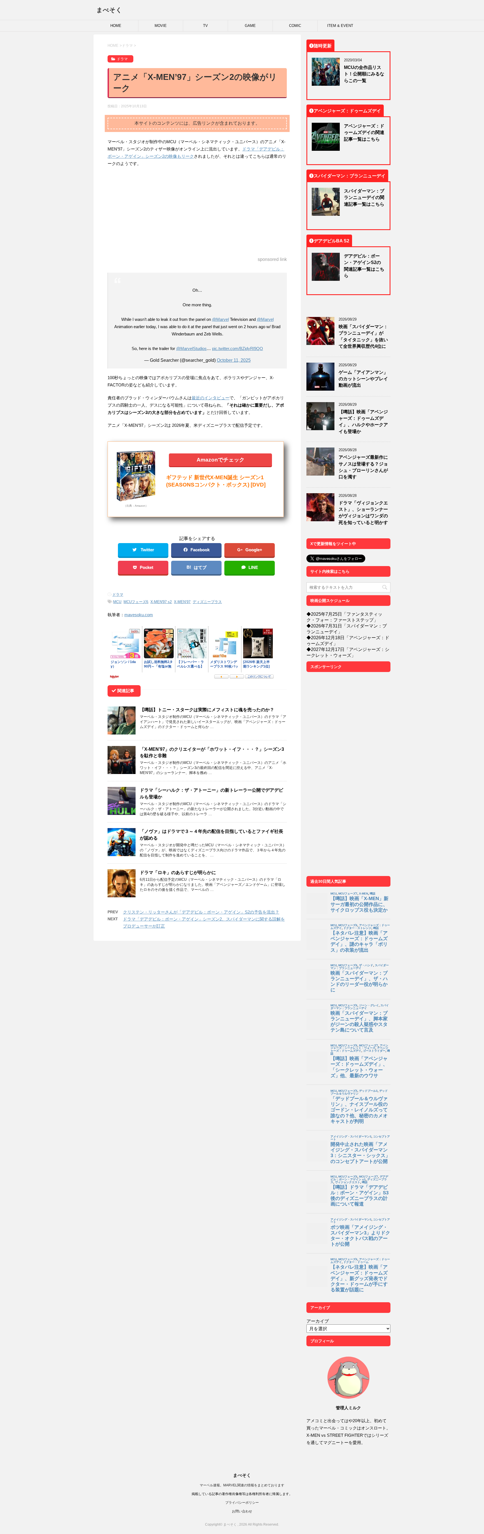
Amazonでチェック (221, 459)
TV (205, 25)
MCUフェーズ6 (136, 602)
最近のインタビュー (210, 398)
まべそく (109, 10)
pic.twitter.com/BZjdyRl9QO (237, 348)
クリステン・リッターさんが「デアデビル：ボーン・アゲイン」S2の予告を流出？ (201, 912)
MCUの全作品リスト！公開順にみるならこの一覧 (364, 74)
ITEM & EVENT (340, 25)
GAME (250, 25)
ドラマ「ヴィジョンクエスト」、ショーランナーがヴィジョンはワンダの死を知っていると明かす (363, 512)
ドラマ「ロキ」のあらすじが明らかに (178, 872)
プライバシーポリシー (242, 1502)
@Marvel (220, 319)
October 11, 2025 (234, 360)
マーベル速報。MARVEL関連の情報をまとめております (242, 1485)
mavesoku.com (138, 615)
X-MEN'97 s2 (161, 602)
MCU (117, 602)
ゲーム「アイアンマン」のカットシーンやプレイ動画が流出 (363, 379)
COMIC (295, 25)
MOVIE (161, 25)
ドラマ (117, 594)
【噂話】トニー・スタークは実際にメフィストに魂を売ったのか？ (207, 709)
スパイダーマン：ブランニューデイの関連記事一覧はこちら (364, 197)
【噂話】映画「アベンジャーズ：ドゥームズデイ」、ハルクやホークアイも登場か (363, 421)
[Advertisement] (197, 212)
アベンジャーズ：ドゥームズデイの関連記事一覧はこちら (364, 132)
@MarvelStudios (191, 348)
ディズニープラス (207, 602)
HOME (115, 25)
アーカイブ (317, 1321)
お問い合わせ (242, 1511)
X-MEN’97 (182, 602)
